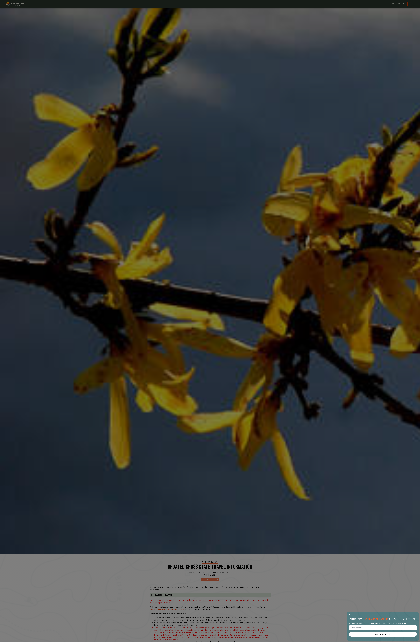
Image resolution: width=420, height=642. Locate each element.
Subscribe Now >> (383, 634)
